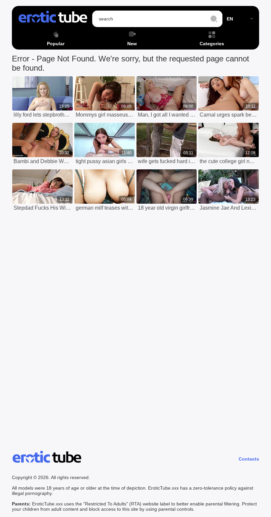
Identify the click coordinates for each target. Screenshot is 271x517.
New (132, 43)
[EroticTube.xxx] (53, 18)
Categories (212, 43)
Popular (55, 43)
